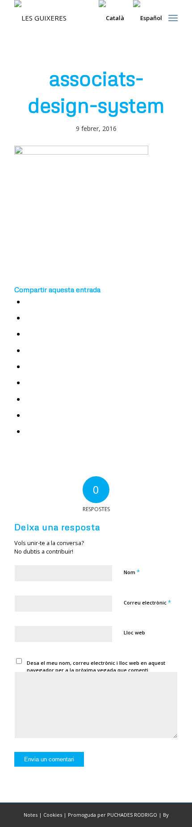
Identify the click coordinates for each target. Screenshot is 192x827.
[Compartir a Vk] (28, 399)
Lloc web (134, 632)
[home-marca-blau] (79, 18)
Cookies (52, 814)
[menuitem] (173, 18)
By (166, 814)
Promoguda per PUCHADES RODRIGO (112, 814)
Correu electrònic (147, 602)
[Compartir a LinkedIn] (28, 366)
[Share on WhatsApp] (28, 334)
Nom (132, 572)
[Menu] (173, 18)
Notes (31, 814)
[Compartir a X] (28, 318)
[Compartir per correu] (28, 431)
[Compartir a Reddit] (28, 415)
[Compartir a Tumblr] (28, 383)
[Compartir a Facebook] (28, 302)
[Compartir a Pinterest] (28, 350)
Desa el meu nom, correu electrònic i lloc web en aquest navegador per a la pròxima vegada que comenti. (96, 666)
